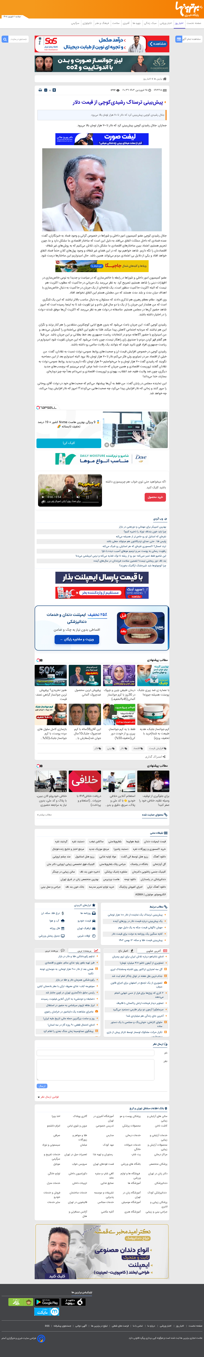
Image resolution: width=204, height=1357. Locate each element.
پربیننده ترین (84, 950)
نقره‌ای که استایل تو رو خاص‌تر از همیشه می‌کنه (141, 537)
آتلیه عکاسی (107, 1212)
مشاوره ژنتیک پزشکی (116, 872)
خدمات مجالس (106, 1202)
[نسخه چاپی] (40, 90)
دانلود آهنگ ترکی (156, 887)
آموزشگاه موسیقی (131, 1202)
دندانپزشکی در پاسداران (153, 879)
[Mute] (112, 445)
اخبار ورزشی (166, 23)
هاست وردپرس (111, 879)
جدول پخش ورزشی (49, 936)
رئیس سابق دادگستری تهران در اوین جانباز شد (70, 993)
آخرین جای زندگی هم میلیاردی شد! (145, 1016)
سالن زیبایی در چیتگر (63, 872)
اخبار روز (179, 23)
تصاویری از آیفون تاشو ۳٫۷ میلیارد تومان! (142, 963)
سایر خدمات (53, 1202)
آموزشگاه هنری (133, 1212)
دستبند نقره (78, 841)
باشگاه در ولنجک (139, 864)
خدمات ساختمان (78, 1193)
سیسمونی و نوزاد (51, 1145)
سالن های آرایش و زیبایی (157, 1118)
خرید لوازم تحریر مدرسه (101, 887)
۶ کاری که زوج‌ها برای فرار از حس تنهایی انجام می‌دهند (139, 995)
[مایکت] (46, 1312)
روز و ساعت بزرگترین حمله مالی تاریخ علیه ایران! (69, 1018)
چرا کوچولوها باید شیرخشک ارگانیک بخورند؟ (142, 566)
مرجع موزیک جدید (99, 849)
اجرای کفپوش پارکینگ (130, 887)
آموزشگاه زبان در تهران (132, 1195)
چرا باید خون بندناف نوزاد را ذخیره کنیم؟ (145, 532)
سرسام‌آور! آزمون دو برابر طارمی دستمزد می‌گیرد (138, 1010)
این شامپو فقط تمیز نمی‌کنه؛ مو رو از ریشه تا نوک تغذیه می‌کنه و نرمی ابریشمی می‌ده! (121, 556)
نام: (165, 1053)
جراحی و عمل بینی (51, 887)
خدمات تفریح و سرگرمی (52, 1156)
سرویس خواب (79, 1164)
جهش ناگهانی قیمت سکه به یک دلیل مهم (140, 928)
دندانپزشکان (161, 1183)
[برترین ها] (190, 9)
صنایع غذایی (107, 1183)
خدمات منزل (53, 1183)
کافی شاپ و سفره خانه (104, 1175)
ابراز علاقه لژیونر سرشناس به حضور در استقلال (70, 1005)
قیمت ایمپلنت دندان (155, 841)
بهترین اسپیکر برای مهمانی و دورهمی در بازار (142, 527)
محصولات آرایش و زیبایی (157, 1147)
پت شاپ (136, 1154)
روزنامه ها (85, 913)
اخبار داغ (123, 950)
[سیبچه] (73, 1303)
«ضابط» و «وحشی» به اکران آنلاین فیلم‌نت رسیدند (68, 999)
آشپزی (126, 23)
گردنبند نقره (61, 841)
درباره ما (151, 1326)
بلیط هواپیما (132, 841)
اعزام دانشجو (53, 1126)
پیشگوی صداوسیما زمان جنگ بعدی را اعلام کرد (68, 1031)
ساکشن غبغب (96, 841)
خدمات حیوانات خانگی (132, 1147)
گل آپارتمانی (159, 864)
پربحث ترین (51, 950)
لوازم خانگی (54, 1173)
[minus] (45, 90)
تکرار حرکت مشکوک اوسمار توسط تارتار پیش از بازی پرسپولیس (134, 1034)
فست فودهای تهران (103, 1164)
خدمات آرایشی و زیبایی (158, 1137)
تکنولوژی (87, 23)
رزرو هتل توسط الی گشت (134, 857)
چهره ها (137, 23)
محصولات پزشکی (131, 1126)
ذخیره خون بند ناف (90, 872)
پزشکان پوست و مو (130, 1116)
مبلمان (83, 1145)
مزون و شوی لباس (77, 1126)
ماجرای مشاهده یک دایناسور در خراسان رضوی (68, 1012)
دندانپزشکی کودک (157, 1193)
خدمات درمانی (133, 1135)
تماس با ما (138, 1326)
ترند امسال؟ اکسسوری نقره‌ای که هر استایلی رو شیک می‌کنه (134, 546)
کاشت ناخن (161, 1126)
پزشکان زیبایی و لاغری (158, 1204)
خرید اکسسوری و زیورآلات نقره (149, 849)
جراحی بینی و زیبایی (156, 1212)
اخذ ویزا (56, 1116)
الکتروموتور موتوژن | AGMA (150, 894)
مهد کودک (108, 1145)
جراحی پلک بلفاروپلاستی (112, 864)
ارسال (42, 1085)
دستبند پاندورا (121, 849)
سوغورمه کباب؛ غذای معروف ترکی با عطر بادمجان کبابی (66, 986)
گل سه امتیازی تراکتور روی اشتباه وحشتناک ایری (136, 969)
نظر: (165, 1061)
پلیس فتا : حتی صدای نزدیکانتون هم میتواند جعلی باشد (136, 541)
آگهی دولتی (81, 1326)
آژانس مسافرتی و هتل (78, 1214)
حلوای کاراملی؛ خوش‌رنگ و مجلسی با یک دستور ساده (136, 1024)
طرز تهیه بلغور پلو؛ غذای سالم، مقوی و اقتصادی (70, 963)
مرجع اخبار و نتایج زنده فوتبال (68, 849)
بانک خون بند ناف (74, 887)
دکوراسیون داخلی (78, 1173)
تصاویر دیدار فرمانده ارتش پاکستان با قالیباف (140, 1003)
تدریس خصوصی (105, 1126)
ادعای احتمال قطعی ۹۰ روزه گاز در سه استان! (71, 1025)
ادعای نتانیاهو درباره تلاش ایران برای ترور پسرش (138, 957)
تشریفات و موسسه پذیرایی (104, 1195)
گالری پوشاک (80, 1116)
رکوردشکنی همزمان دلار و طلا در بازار (75, 980)
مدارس (110, 1135)
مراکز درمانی (160, 1154)
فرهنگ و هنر (102, 23)
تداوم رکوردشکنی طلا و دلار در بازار (76, 956)
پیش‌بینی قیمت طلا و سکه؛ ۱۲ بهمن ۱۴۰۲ (141, 940)
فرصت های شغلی (120, 1326)
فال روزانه (55, 928)
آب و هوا (55, 921)
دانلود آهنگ (159, 857)
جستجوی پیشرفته (62, 1326)
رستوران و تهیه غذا (103, 1154)
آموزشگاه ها (134, 1183)
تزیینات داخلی (79, 1183)
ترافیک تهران (84, 928)
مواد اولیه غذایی (107, 857)
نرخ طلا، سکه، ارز (50, 913)
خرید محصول (155, 497)
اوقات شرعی (84, 936)
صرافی (56, 1135)
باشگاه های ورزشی (131, 1164)
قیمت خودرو (84, 921)
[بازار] (20, 1303)
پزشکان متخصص (158, 1164)
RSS (47, 1326)
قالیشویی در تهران (77, 1202)
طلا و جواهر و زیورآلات (80, 1137)
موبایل (56, 1164)
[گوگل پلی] (47, 1303)
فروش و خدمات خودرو (52, 1195)
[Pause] (106, 445)
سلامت (116, 23)
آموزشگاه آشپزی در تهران (103, 1118)
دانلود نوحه (130, 879)
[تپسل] (38, 408)
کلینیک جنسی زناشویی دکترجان (149, 872)
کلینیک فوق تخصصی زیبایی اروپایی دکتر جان (71, 864)
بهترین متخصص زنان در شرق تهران (79, 879)
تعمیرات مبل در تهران (75, 1154)
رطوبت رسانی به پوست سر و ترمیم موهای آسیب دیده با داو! (134, 551)
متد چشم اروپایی (62, 857)
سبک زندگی (150, 23)
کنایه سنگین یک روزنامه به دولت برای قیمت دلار (137, 934)
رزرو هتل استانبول (84, 857)
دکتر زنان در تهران (157, 1173)
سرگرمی (75, 23)
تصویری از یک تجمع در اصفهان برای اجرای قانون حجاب (136, 985)
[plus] (54, 90)
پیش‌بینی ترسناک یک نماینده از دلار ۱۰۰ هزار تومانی (135, 915)
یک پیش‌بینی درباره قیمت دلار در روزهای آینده (138, 921)
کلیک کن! (69, 443)
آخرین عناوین (153, 950)
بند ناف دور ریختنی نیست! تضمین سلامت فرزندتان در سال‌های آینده (130, 561)
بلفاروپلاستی (115, 841)
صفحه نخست (194, 23)
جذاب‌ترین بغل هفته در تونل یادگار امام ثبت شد (137, 976)
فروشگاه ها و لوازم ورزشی (131, 1175)
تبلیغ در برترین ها (99, 1326)
